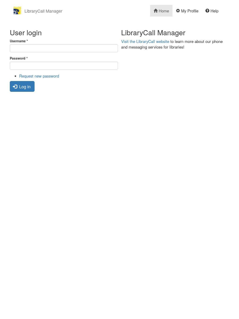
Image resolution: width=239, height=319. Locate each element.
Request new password (39, 76)
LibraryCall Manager (43, 11)
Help (213, 11)
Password (19, 58)
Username (19, 41)
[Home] (19, 10)
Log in (24, 86)
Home (163, 11)
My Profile (189, 11)
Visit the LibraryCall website (145, 41)
